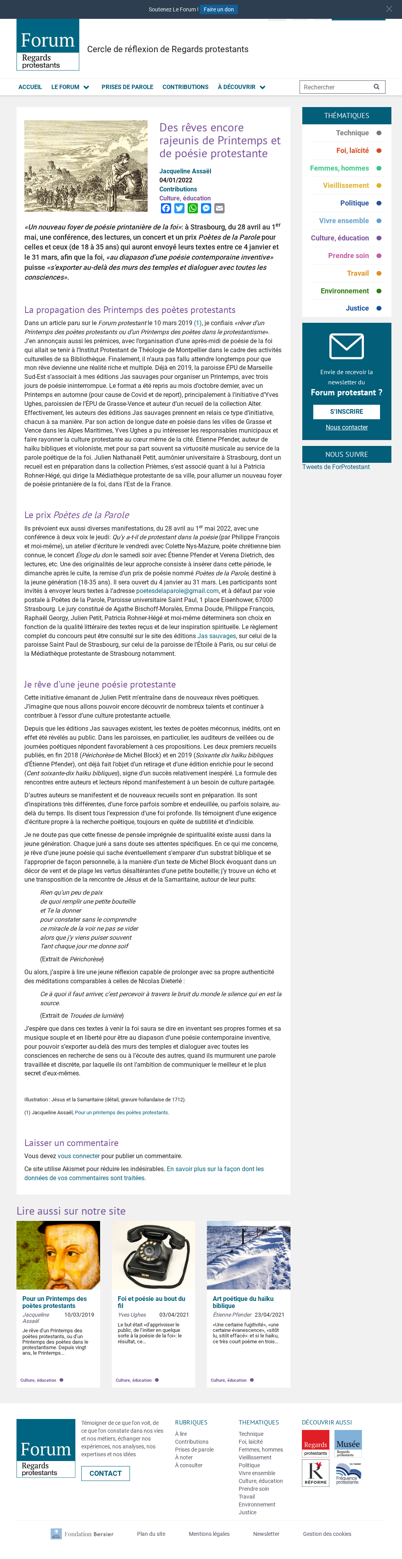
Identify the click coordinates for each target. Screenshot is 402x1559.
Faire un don (219, 9)
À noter (184, 1457)
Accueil (30, 87)
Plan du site (151, 1534)
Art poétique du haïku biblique (243, 1302)
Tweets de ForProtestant (336, 467)
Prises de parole (127, 87)
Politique (362, 203)
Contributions (185, 87)
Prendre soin (356, 256)
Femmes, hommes (347, 168)
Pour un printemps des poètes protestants (121, 1112)
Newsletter (266, 1534)
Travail (365, 273)
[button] (389, 9)
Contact (106, 1473)
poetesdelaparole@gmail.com (177, 591)
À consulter (189, 1465)
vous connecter (79, 1156)
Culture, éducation (347, 238)
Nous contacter (347, 427)
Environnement (352, 291)
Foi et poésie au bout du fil (151, 1302)
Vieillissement (353, 186)
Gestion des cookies (327, 1534)
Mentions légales (209, 1534)
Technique (360, 133)
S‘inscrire (346, 411)
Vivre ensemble (351, 221)
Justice (365, 308)
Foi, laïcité (360, 151)
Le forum (65, 87)
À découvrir (237, 87)
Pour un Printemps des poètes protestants (54, 1302)
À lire (181, 1434)
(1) (198, 323)
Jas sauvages (216, 636)
